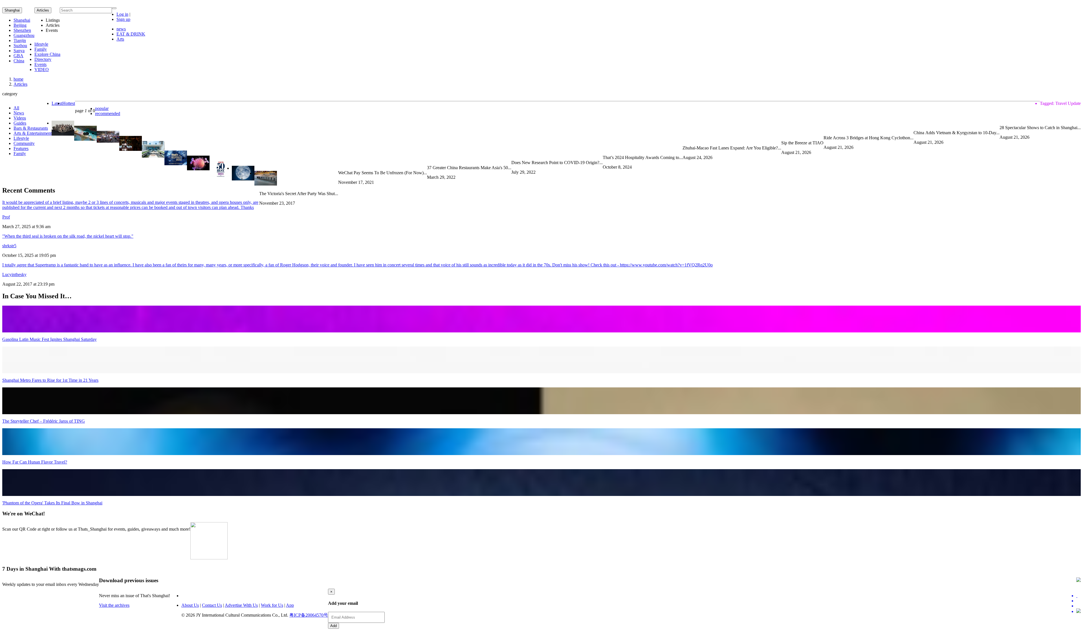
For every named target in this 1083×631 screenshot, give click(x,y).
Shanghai (12, 10)
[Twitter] (1078, 595)
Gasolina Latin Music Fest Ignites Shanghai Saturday (49, 339)
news (121, 29)
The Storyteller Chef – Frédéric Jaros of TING (43, 421)
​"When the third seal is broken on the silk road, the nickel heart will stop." (67, 236)
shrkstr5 (9, 245)
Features (21, 148)
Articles (20, 84)
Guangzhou (24, 35)
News (19, 113)
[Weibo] (1078, 605)
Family (40, 49)
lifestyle (41, 44)
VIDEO (41, 69)
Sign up (123, 19)
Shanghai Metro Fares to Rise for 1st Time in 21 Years (50, 380)
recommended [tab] (107, 113)
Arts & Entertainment (33, 133)
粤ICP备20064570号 (308, 615)
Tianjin (20, 40)
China (19, 60)
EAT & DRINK (130, 34)
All (16, 107)
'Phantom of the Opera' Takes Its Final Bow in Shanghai (52, 502)
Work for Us (272, 605)
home (18, 79)
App (290, 605)
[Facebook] (1078, 600)
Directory (42, 59)
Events (40, 64)
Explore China (47, 54)
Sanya (19, 50)
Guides (20, 123)
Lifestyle (21, 138)
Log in (122, 14)
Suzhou (20, 45)
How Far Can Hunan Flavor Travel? (34, 462)
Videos (20, 118)
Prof (6, 217)
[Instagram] (1078, 611)
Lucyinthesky (14, 274)
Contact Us (212, 605)
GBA (18, 55)
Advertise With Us (241, 605)
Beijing (20, 25)
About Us (190, 605)
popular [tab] (102, 108)
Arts (120, 39)
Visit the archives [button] (114, 605)
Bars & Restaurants (31, 128)
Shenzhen (22, 30)
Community (24, 143)
